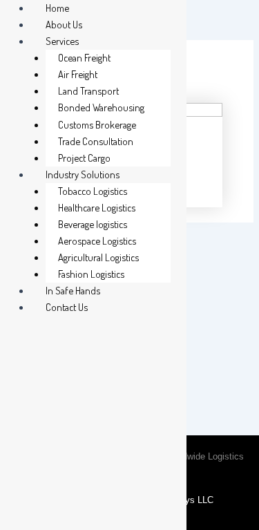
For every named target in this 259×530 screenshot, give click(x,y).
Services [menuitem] (62, 41)
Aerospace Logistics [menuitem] (97, 240)
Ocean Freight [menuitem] (84, 57)
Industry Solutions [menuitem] (82, 174)
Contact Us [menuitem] (67, 307)
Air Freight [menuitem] (77, 74)
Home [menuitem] (57, 7)
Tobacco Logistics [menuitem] (92, 190)
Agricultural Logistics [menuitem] (98, 257)
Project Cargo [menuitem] (84, 157)
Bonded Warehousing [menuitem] (101, 107)
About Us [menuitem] (64, 24)
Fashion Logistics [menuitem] (91, 273)
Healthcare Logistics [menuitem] (96, 207)
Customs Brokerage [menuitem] (97, 124)
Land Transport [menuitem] (88, 90)
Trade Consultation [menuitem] (95, 141)
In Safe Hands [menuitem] (73, 290)
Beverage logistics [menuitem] (92, 224)
